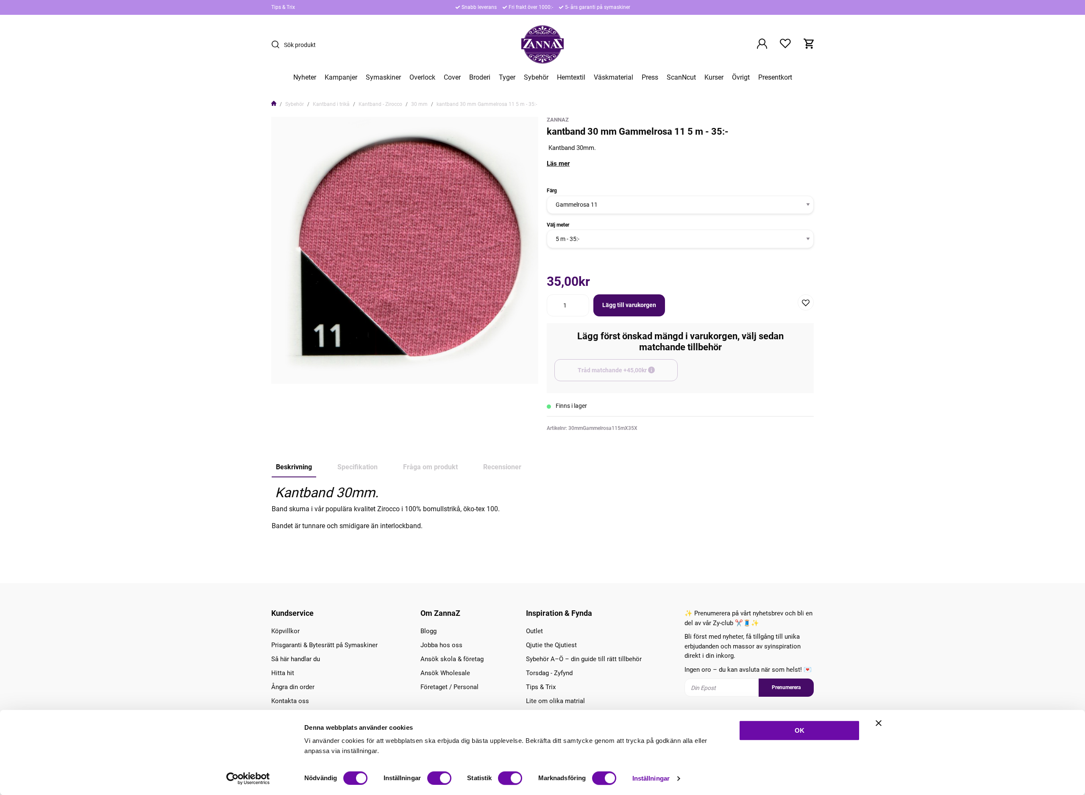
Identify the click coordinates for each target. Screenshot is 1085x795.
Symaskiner (383, 77)
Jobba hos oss (441, 645)
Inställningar (651, 778)
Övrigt (741, 77)
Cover (452, 77)
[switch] (439, 778)
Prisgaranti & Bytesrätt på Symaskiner (324, 645)
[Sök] (277, 44)
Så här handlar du (295, 659)
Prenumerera (786, 687)
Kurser (713, 77)
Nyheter (304, 77)
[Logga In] (762, 44)
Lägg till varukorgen (629, 305)
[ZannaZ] (542, 44)
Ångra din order (292, 687)
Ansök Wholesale (445, 673)
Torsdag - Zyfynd (549, 673)
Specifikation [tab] (357, 467)
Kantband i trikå (331, 104)
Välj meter (558, 225)
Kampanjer (341, 77)
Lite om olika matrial (555, 701)
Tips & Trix (283, 7)
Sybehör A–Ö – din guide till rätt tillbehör (584, 659)
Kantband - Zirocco (380, 104)
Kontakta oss (290, 701)
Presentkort (775, 77)
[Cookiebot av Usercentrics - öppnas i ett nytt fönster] (248, 778)
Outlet (534, 631)
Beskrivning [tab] (294, 467)
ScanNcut (681, 77)
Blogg (428, 631)
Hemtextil (571, 77)
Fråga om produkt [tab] (430, 467)
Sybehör (536, 77)
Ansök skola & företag (452, 659)
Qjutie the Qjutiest (551, 645)
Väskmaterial (613, 77)
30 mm (419, 104)
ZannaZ (558, 119)
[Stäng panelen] (879, 723)
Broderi (479, 77)
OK (799, 730)
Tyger (507, 77)
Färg (552, 191)
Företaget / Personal (449, 687)
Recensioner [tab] (502, 467)
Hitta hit (282, 673)
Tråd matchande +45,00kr (628, 374)
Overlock (422, 77)
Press (650, 77)
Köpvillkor (285, 631)
